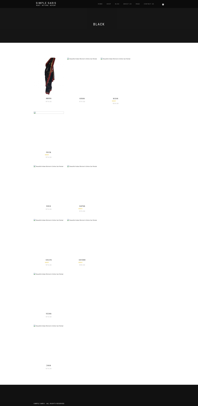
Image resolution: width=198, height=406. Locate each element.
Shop (109, 4)
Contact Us (149, 4)
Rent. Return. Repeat (46, 5)
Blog (117, 4)
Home (100, 4)
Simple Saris (46, 3)
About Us (128, 4)
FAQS (138, 4)
